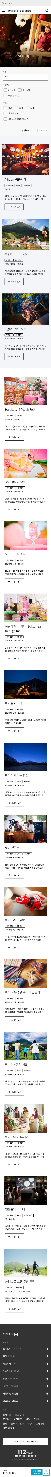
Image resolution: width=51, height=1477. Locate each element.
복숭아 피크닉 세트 (16, 254)
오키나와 (40, 1423)
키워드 (5, 103)
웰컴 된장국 (12, 847)
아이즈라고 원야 (15, 920)
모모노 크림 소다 (15, 554)
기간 (4, 72)
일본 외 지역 (9, 1428)
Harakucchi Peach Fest (20, 409)
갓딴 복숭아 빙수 (15, 482)
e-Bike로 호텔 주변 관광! (20, 1281)
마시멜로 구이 (13, 703)
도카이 (37, 1419)
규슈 (30, 1423)
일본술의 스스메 (15, 1209)
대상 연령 (6, 85)
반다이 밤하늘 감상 (16, 775)
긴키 (5, 1423)
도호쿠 (18, 1414)
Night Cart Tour (15, 329)
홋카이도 (7, 1414)
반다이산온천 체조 (16, 1064)
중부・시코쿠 (17, 1423)
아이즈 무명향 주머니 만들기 (22, 992)
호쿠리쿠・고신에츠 (12, 1419)
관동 (28, 1419)
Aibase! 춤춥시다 (15, 179)
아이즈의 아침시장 (16, 1137)
